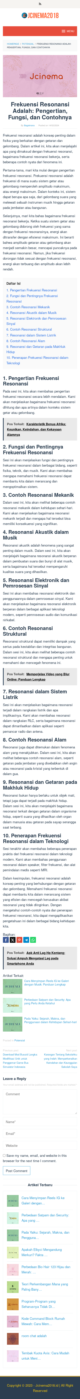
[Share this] (6, 940)
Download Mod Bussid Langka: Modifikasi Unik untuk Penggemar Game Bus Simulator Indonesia (20, 1058)
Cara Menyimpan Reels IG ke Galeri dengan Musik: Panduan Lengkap (46, 982)
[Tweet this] (13, 940)
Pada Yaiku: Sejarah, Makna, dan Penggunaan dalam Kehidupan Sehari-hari (50, 1020)
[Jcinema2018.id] (40, 14)
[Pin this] (19, 940)
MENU (70, 31)
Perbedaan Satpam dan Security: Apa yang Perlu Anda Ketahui (47, 1001)
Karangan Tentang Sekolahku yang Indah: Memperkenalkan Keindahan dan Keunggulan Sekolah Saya (60, 1058)
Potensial (19, 1040)
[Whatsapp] (33, 940)
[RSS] (40, 4)
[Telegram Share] (26, 940)
